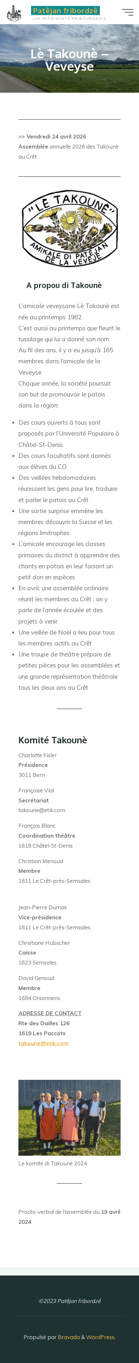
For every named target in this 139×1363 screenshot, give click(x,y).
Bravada (68, 1337)
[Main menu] (128, 12)
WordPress (100, 1337)
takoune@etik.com (43, 1043)
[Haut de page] (113, 1337)
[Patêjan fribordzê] (16, 12)
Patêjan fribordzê (65, 10)
